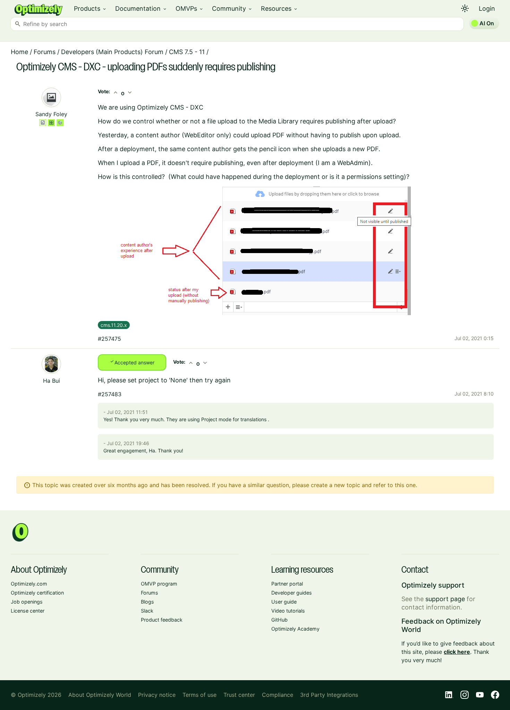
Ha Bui (51, 380)
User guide (284, 602)
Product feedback (161, 620)
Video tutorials (288, 611)
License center (27, 611)
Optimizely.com (29, 584)
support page (445, 599)
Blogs (147, 602)
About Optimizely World (99, 694)
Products (90, 8)
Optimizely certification (37, 593)
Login (487, 8)
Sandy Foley (51, 114)
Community (232, 8)
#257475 (109, 338)
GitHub (279, 620)
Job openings (27, 602)
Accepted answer (132, 361)
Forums (45, 51)
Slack (147, 611)
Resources (279, 8)
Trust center (239, 694)
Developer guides (291, 593)
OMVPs (190, 8)
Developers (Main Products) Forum (112, 51)
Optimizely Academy (295, 629)
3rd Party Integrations (329, 694)
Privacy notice (157, 694)
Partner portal (287, 584)
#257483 (109, 394)
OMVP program (159, 584)
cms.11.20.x (114, 325)
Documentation (141, 8)
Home (19, 51)
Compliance (277, 694)
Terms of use (199, 694)
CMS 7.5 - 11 (187, 51)
